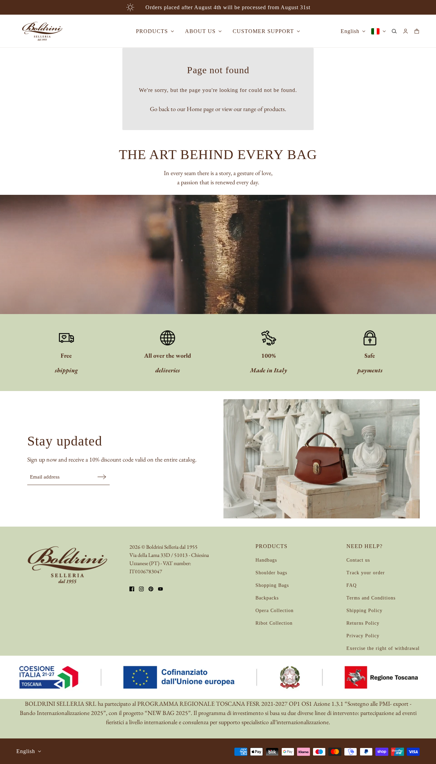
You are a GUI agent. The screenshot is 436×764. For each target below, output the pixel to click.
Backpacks (267, 598)
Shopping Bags (272, 585)
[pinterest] (151, 589)
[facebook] (132, 589)
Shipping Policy (364, 610)
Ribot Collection (274, 623)
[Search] (394, 31)
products (274, 109)
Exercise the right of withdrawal (383, 648)
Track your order (365, 572)
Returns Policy (362, 623)
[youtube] (160, 589)
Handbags (266, 560)
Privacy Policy (362, 635)
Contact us (358, 560)
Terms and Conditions (370, 598)
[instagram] (141, 589)
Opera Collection (274, 610)
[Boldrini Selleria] (42, 31)
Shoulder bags (271, 572)
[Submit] (101, 477)
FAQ (351, 585)
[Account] (405, 31)
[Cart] (417, 31)
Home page (200, 109)
